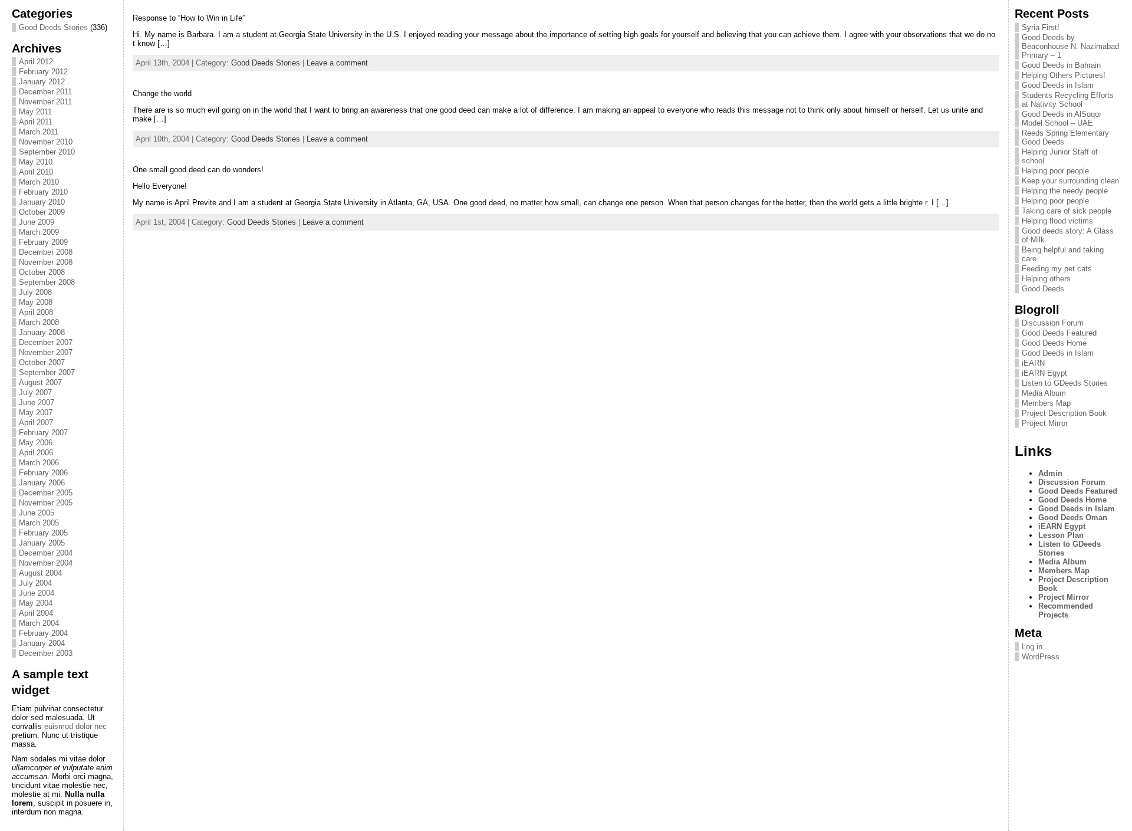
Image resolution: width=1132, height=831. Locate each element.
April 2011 (35, 121)
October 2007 (42, 362)
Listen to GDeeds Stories (1065, 383)
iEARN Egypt (1044, 373)
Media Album (1044, 393)
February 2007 (43, 432)
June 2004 (36, 593)
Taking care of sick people (1066, 210)
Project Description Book (1064, 413)
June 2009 (36, 222)
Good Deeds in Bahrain (1061, 65)
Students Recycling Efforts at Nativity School (1068, 100)
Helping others (1046, 278)
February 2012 (43, 71)
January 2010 (42, 202)
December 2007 (46, 342)
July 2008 (35, 292)
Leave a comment (337, 62)
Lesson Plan (1061, 535)
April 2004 (36, 613)
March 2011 (38, 131)
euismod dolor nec (75, 726)
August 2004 (40, 573)
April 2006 (36, 452)
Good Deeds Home (1054, 343)
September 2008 (47, 282)
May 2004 (35, 603)
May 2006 (35, 442)
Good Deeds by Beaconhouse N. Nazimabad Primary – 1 (1070, 46)
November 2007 (46, 352)
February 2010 (43, 192)
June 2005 (36, 512)
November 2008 (46, 262)
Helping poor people (1055, 170)
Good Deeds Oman (1072, 517)
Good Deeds (1043, 288)
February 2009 (43, 242)
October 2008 (42, 272)
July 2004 (35, 583)
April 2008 (36, 312)
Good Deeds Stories (53, 27)
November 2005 (46, 502)
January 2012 (42, 81)
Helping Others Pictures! (1063, 75)
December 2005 (46, 492)
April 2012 (36, 61)
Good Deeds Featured (1059, 333)
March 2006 (39, 462)
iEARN (1033, 363)
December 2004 (46, 552)
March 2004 (39, 623)
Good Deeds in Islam (1058, 85)
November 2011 (45, 101)
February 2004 (43, 633)
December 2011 (45, 91)
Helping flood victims (1057, 220)
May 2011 (35, 111)
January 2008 (42, 332)
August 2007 (40, 382)
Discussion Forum (1053, 322)
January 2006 (42, 482)
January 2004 (42, 643)
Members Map (1046, 403)
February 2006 (43, 472)
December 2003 (46, 653)
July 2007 (35, 392)
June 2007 (36, 402)
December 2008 (46, 252)
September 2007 (47, 372)
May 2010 (35, 161)
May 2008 (35, 302)
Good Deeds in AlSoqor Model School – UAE (1061, 118)
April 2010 (36, 171)
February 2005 (43, 532)
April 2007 (36, 422)
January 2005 (42, 542)
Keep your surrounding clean (1070, 180)
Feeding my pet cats (1057, 268)
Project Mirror (1045, 423)
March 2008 (39, 322)
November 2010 (46, 141)
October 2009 (42, 212)
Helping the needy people (1065, 190)
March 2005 (39, 522)
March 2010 (39, 182)
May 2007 (35, 412)
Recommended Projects (1065, 610)
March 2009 (39, 232)
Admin (1050, 473)
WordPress (1040, 656)
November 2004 (46, 563)
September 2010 (47, 151)
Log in (1032, 646)
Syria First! (1040, 27)
